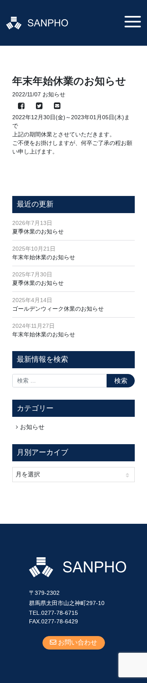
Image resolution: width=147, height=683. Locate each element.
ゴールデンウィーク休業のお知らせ (58, 308)
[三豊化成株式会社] (37, 22)
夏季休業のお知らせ (38, 231)
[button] (133, 21)
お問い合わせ (76, 642)
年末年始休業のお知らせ (43, 257)
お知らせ (32, 426)
